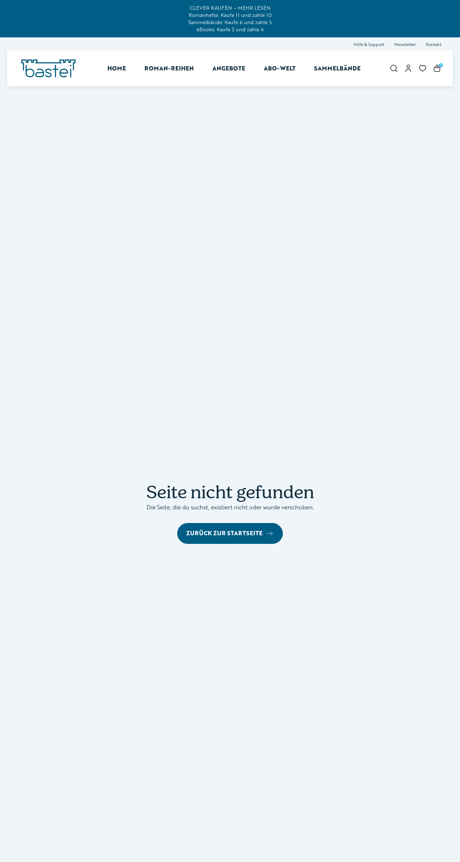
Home (116, 68)
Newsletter (405, 44)
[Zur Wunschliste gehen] (422, 68)
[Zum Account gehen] (408, 68)
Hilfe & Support (369, 44)
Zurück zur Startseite (224, 533)
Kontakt (433, 44)
